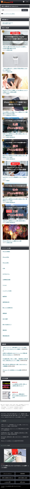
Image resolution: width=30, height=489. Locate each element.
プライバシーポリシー (7, 473)
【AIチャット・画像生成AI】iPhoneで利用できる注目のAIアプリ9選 (19, 396)
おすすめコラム (6, 274)
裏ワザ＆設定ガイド (13, 115)
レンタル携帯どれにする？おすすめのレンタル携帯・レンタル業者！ (15, 466)
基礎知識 (7, 115)
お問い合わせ (22, 482)
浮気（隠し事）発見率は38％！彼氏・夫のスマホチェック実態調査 (13, 436)
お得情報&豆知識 (9, 50)
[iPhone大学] (7, 2)
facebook (23, 1)
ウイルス (5, 285)
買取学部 (5, 330)
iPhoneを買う (6, 262)
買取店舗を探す (6, 335)
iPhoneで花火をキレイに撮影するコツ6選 (12, 241)
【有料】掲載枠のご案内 (6, 23)
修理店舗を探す (12, 137)
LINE (4, 268)
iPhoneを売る (6, 257)
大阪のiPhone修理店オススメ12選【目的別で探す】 (14, 220)
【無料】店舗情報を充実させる (7, 22)
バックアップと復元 (7, 290)
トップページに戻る (9, 13)
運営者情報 (22, 473)
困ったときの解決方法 (7, 307)
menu (27, 1)
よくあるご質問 (7, 482)
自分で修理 (5, 319)
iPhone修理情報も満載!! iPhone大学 (12, 486)
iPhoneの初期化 (6, 251)
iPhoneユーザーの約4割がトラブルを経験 (12, 370)
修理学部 (7, 93)
